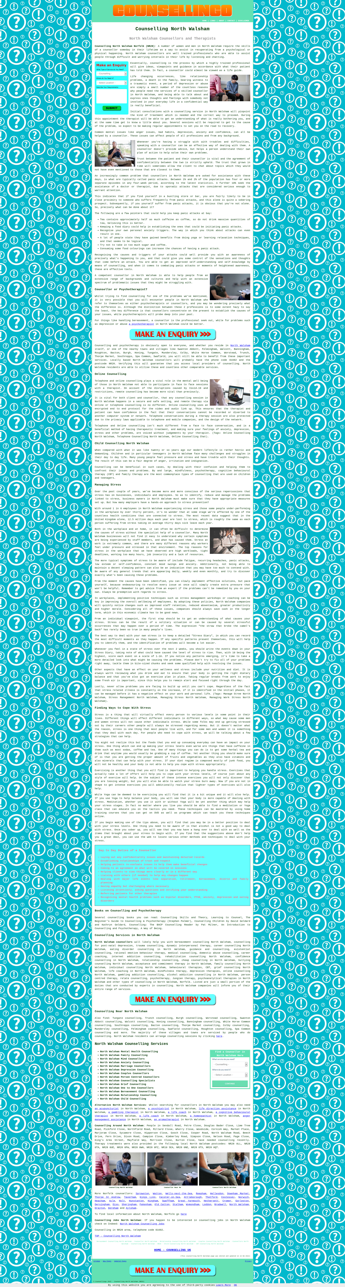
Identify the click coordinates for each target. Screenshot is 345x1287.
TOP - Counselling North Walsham (118, 1236)
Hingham (153, 1201)
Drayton (100, 1208)
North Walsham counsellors (113, 942)
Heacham (100, 1201)
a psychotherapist (141, 324)
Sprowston (142, 1193)
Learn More (223, 1285)
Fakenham (145, 1204)
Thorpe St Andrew (107, 1197)
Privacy (248, 1261)
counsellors (156, 53)
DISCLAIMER (243, 21)
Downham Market (238, 1193)
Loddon (206, 1204)
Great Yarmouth (189, 1201)
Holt (122, 1201)
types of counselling (136, 982)
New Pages (107, 1261)
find (106, 1018)
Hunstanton (136, 1201)
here (219, 1036)
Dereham (113, 1208)
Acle (112, 1201)
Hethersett (211, 1201)
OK (235, 1285)
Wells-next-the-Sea (178, 1193)
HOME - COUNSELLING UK (172, 1250)
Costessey (228, 1197)
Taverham (130, 1197)
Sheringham (129, 1204)
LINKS (212, 21)
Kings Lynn (148, 1197)
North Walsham (240, 345)
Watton (157, 1193)
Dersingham (102, 1204)
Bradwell (220, 1204)
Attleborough (193, 1197)
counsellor (200, 91)
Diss (116, 1204)
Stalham (178, 1204)
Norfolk (185, 982)
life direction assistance (217, 1108)
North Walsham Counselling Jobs (142, 1224)
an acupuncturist (107, 1108)
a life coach (177, 1112)
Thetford (211, 1197)
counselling (103, 1032)
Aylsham (131, 1208)
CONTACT (231, 21)
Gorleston (242, 1201)
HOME (204, 21)
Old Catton (162, 1204)
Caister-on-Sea (169, 1197)
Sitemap (96, 1261)
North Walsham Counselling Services (131, 1044)
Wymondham (192, 1204)
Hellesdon (216, 1193)
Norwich (243, 1197)
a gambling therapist (123, 1112)
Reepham (201, 1193)
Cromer (226, 1201)
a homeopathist (201, 1116)
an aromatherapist (166, 1119)
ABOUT (221, 21)
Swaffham (168, 1201)
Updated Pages (120, 1261)
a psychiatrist (158, 1108)
